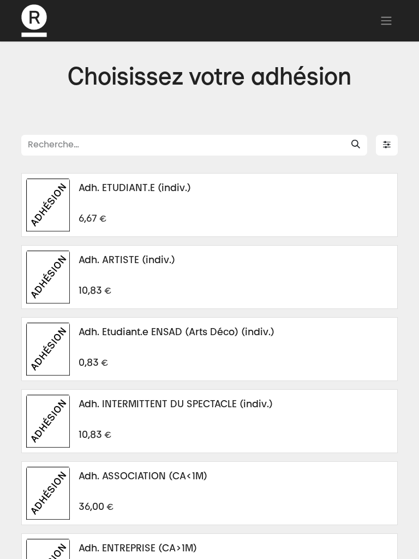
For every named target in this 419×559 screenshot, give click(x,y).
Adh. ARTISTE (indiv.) (127, 261)
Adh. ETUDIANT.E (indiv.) (135, 189)
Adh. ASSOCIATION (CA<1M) (143, 477)
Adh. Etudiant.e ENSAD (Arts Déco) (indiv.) (176, 333)
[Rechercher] (355, 145)
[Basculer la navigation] (386, 20)
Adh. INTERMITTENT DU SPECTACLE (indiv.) (176, 405)
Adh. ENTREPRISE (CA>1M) (138, 549)
